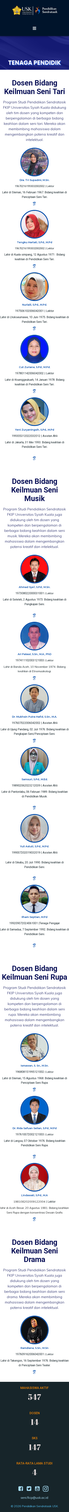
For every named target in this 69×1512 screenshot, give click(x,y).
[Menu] (34, 28)
